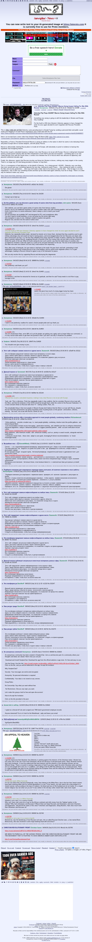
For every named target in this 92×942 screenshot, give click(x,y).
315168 (41, 471)
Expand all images (86, 91)
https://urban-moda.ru (12, 382)
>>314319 (83, 108)
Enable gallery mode (85, 95)
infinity (48, 923)
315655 (67, 719)
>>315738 (46, 728)
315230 (14, 562)
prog (62, 1)
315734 (40, 728)
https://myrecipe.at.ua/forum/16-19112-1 (18, 481)
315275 (53, 629)
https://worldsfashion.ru (12, 361)
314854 (41, 329)
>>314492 (47, 271)
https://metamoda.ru (11, 595)
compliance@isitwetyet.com (53, 937)
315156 (58, 443)
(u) (57, 104)
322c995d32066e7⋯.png (18, 731)
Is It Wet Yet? (46, 100)
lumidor (55, 1)
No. (73, 108)
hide (7, 104)
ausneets (45, 1)
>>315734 (8, 779)
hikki (50, 1)
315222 (14, 540)
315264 (53, 606)
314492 (41, 284)
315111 (78, 351)
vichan (44, 923)
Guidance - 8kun (34, 933)
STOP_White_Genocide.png (49, 730)
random (32, 1)
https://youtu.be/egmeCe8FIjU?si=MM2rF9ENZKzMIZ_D (23, 831)
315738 (41, 776)
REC (55, 64)
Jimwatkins (50, 933)
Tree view (88, 94)
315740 (41, 813)
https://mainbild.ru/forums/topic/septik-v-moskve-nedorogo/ (24, 455)
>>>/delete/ (62, 939)
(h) (56, 104)
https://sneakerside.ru (12, 527)
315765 (70, 827)
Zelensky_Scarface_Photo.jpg (47, 104)
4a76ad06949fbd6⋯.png (17, 286)
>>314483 (47, 260)
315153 (29, 419)
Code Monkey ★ (49, 928)
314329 (41, 260)
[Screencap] (26, 848)
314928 (38, 341)
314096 (77, 108)
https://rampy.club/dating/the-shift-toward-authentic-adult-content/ (26, 431)
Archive (31, 85)
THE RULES (46, 99)
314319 (41, 226)
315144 (41, 393)
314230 (41, 194)
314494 (41, 318)
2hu (36, 1)
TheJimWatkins (58, 933)
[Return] (36, 30)
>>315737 (50, 109)
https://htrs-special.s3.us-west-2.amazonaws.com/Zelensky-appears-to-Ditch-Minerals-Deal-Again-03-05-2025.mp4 (35, 137)
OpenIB (54, 923)
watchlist (69, 1)
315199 (14, 494)
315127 (53, 372)
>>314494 (47, 284)
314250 (20, 204)
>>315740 (47, 794)
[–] (35, 106)
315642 (47, 705)
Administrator (43, 933)
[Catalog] (53, 30)
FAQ (78, 89)
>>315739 (52, 728)
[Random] (70, 30)
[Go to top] (10, 848)
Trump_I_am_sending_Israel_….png (51, 286)
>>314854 (37, 109)
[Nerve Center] (61, 30)
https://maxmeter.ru (11, 618)
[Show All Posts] (69, 110)
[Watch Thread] (58, 110)
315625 (59, 652)
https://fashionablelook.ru (13, 504)
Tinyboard (38, 923)
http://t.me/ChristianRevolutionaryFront (17, 839)
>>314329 (47, 225)
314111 (41, 184)
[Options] (89, 1)
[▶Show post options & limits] (70, 88)
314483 (41, 271)
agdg (40, 1)
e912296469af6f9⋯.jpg (17, 104)
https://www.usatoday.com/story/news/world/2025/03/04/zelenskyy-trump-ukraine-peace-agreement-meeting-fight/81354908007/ (42, 133)
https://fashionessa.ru (12, 572)
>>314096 (8, 229)
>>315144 (43, 109)
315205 (14, 517)
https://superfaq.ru (11, 549)
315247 (52, 583)
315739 (41, 794)
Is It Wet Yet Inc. (46, 940)
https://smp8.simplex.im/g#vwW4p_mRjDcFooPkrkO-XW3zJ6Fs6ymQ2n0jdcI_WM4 (51, 663)
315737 (41, 755)
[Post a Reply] (59, 850)
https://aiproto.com (74, 24)
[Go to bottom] (44, 30)
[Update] (52, 848)
